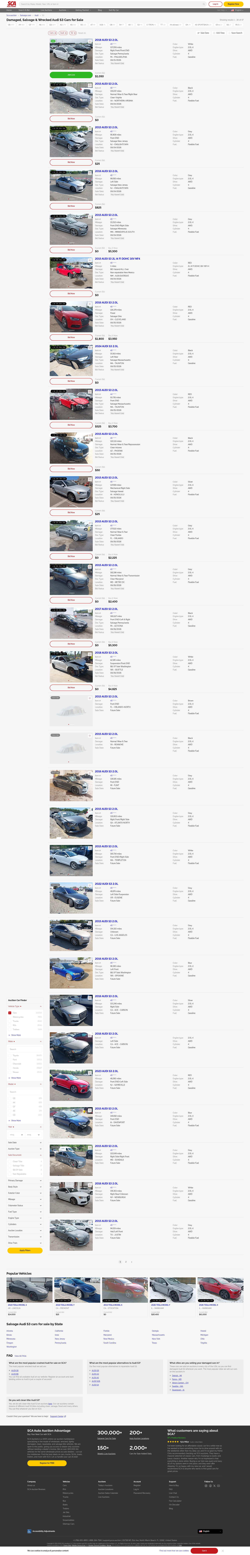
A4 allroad (175, 25)
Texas (154, 1343)
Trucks (65, 1497)
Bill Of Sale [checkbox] (17, 1170)
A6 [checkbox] (14, 1111)
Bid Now (71, 119)
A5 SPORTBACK (203, 25)
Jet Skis (66, 1512)
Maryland (108, 1335)
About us (31, 1485)
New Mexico (109, 1339)
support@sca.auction (112, 1540)
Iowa (57, 1335)
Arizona (10, 1331)
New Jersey (60, 1339)
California (59, 1331)
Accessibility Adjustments (44, 1531)
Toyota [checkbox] (16, 1055)
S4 (121, 25)
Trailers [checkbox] (16, 1029)
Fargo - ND (177, 1379)
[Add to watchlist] (90, 42)
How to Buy (174, 1485)
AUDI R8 (14, 1374)
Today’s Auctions (105, 1485)
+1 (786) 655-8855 (80, 1540)
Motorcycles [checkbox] (18, 1017)
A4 (21, 25)
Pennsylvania (60, 1343)
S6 (229, 25)
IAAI (180, 1545)
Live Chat (173, 1493)
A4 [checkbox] (14, 1102)
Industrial (67, 1516)
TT (162, 25)
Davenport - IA (178, 1390)
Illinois (9, 1335)
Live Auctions (46, 10)
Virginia (204, 1343)
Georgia (155, 1331)
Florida (106, 1331)
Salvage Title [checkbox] (18, 1166)
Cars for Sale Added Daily (141, 1454)
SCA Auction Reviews (36, 1489)
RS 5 (238, 25)
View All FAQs (20, 1356)
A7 (92, 25)
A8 (130, 25)
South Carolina (110, 1343)
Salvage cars (25, 15)
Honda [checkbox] (15, 1068)
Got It (204, 1551)
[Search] (203, 4)
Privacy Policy (67, 1545)
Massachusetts (158, 1335)
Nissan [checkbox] (16, 1072)
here (50, 1404)
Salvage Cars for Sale (106, 1438)
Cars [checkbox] (15, 1013)
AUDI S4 (95, 1385)
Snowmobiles (68, 1520)
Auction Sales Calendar (108, 1493)
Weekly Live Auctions (106, 1454)
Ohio (202, 1339)
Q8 (112, 25)
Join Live (71, 75)
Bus (64, 1501)
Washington (12, 1347)
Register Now (233, 4)
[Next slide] (191, 33)
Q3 (52, 25)
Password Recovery (142, 1493)
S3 (139, 25)
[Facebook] (210, 1485)
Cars (52, 33)
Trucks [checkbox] (15, 1021)
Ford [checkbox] (15, 1060)
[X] (214, 1486)
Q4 (188, 25)
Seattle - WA (177, 1386)
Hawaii (203, 1331)
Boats (65, 1505)
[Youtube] (218, 1485)
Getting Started (82, 10)
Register (137, 1485)
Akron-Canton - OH (180, 1383)
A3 (63, 25)
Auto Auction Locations (139, 1438)
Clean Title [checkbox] (17, 1161)
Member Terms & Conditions (97, 1545)
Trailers (66, 1509)
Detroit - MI (177, 1376)
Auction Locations (105, 1489)
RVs (64, 1489)
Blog (100, 10)
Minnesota (11, 1339)
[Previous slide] (50, 33)
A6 (42, 25)
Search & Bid (24, 10)
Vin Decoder (174, 1505)
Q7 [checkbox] (14, 1107)
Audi (36, 15)
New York (156, 1339)
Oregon (10, 1343)
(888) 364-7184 (95, 1540)
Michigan (204, 1335)
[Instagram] (206, 1485)
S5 (83, 25)
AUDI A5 (95, 1378)
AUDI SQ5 (96, 1381)
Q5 (11, 25)
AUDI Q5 (14, 1371)
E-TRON (151, 25)
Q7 (32, 25)
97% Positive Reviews (176, 1438)
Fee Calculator (175, 1501)
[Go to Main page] (11, 4)
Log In (215, 4)
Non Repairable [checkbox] (19, 1174)
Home (9, 10)
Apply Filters (25, 1250)
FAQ (170, 1489)
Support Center (56, 1416)
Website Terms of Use (78, 1545)
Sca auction (12, 15)
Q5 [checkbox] (14, 1098)
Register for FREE (47, 1463)
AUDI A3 (95, 1374)
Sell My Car (114, 10)
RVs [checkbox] (14, 1025)
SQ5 (102, 25)
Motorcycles (68, 1493)
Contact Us (174, 1497)
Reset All (82, 33)
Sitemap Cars (68, 1524)
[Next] (132, 1262)
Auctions (62, 10)
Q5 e (219, 25)
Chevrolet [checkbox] (17, 1064)
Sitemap (109, 1545)
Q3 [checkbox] (14, 1115)
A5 (73, 25)
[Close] (223, 1551)
